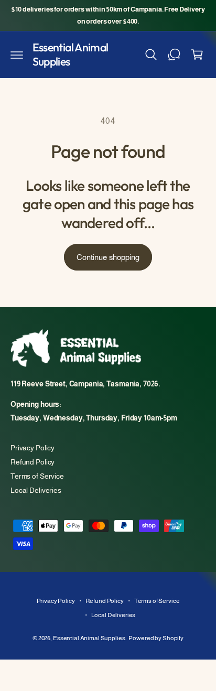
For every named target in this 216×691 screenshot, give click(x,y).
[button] (16, 54)
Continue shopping (108, 257)
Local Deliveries (35, 490)
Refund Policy (32, 462)
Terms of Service (37, 476)
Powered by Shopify (155, 638)
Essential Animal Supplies (89, 638)
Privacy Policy (32, 448)
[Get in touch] (174, 54)
